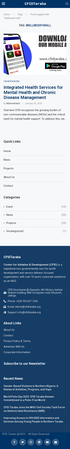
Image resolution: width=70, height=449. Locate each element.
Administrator (13, 103)
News (7, 159)
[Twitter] (22, 442)
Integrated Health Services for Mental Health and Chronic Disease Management (33, 92)
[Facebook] (14, 442)
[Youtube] (47, 442)
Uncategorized (12, 81)
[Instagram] (31, 442)
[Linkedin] (39, 442)
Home (7, 14)
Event (36, 206)
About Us (9, 177)
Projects (8, 168)
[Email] (56, 442)
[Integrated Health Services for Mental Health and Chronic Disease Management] (35, 53)
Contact (8, 185)
